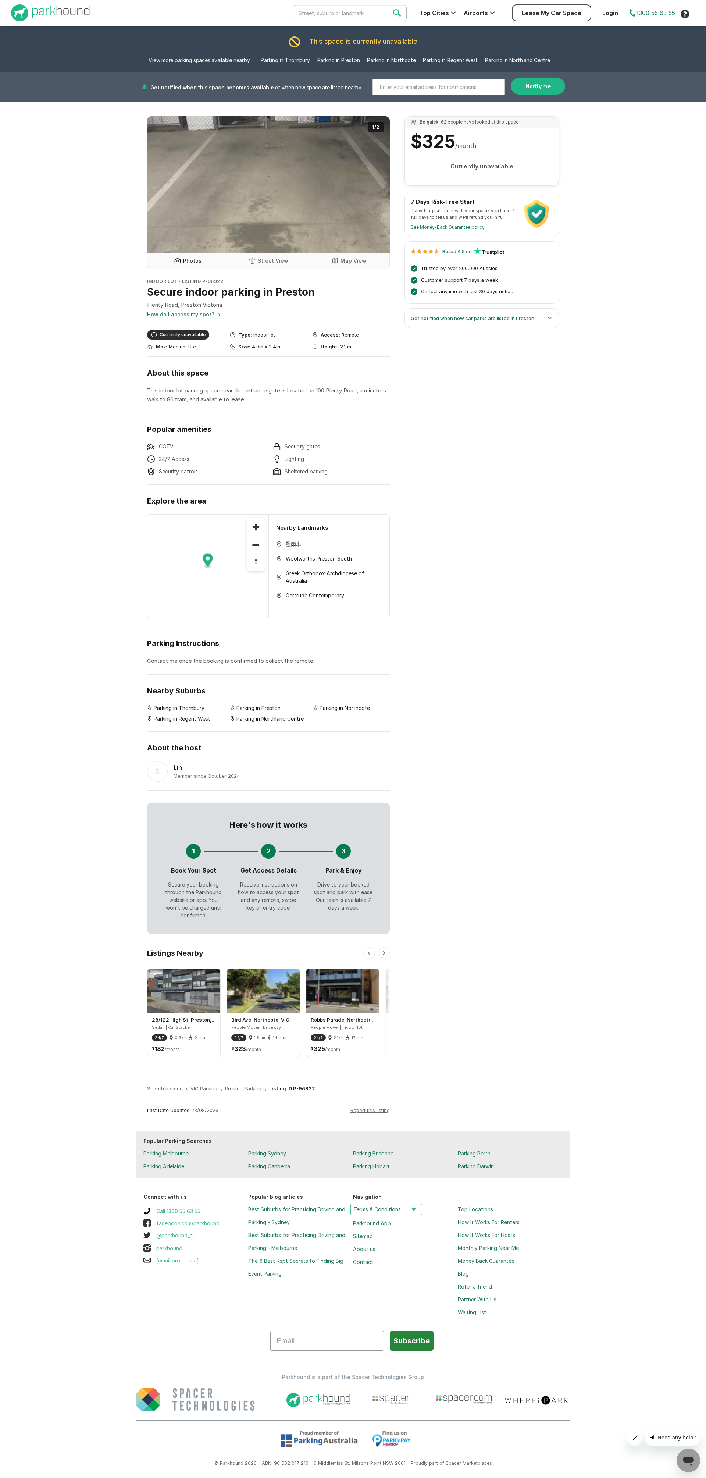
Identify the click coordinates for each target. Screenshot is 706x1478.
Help (685, 14)
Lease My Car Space (551, 13)
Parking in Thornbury (285, 60)
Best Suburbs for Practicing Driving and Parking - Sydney (296, 1215)
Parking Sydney (267, 1153)
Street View (273, 260)
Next (377, 184)
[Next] (384, 953)
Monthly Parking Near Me (488, 1248)
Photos (192, 260)
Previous (160, 184)
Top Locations (475, 1209)
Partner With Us (477, 1299)
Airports (476, 13)
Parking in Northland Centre (517, 60)
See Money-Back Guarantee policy (448, 227)
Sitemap (363, 1236)
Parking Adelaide (163, 1166)
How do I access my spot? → (184, 314)
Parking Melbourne (166, 1153)
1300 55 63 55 (655, 13)
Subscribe (411, 1340)
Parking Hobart (371, 1166)
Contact (363, 1262)
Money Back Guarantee (486, 1261)
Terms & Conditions (377, 1209)
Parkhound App (372, 1223)
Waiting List (472, 1312)
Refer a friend (475, 1286)
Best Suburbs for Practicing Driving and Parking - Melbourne (296, 1241)
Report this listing (370, 1110)
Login (610, 13)
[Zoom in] (256, 527)
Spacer (453, 1463)
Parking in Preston (338, 60)
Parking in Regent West (450, 60)
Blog (463, 1274)
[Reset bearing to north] (256, 562)
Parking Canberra (269, 1166)
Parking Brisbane (373, 1153)
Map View (353, 260)
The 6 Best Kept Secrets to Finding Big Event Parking (295, 1267)
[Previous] (369, 953)
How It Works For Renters (489, 1222)
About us (364, 1249)
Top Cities (434, 13)
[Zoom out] (256, 545)
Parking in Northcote (391, 60)
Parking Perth (474, 1153)
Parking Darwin (476, 1166)
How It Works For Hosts (486, 1235)
